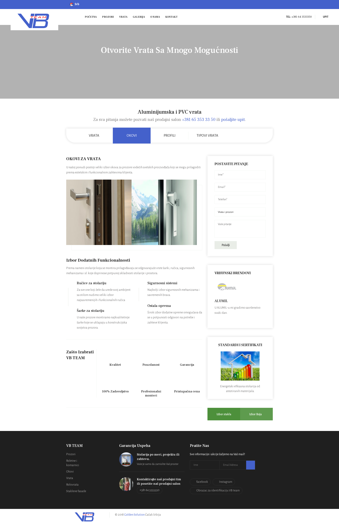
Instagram (225, 481)
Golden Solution (134, 514)
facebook (202, 481)
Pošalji (226, 245)
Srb (77, 4)
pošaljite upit (233, 119)
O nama (155, 17)
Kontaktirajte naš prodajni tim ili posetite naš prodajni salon (159, 481)
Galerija (139, 17)
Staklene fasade (76, 491)
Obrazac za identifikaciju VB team (218, 490)
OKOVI (132, 135)
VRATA (94, 135)
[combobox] (240, 212)
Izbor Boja (255, 414)
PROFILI (170, 135)
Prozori (108, 17)
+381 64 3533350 (149, 490)
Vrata (123, 17)
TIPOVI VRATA (207, 135)
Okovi (70, 471)
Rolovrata (72, 484)
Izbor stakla (223, 414)
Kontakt (171, 17)
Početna (91, 17)
